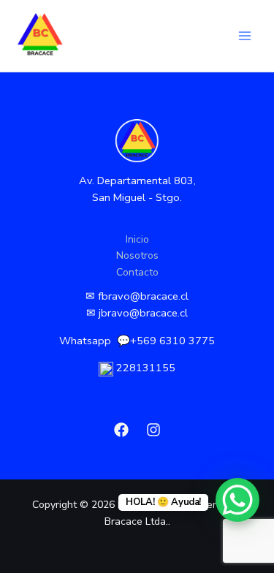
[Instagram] (153, 429)
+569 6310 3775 (172, 340)
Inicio (137, 239)
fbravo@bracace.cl (143, 296)
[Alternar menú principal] (244, 36)
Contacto (137, 272)
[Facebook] (121, 429)
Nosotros (137, 255)
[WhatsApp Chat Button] (237, 500)
